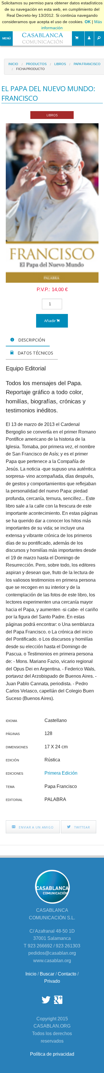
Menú (6, 38)
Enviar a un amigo (36, 827)
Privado (52, 981)
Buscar (47, 973)
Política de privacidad (52, 1054)
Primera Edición (60, 773)
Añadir (50, 320)
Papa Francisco (87, 64)
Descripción (31, 340)
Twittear (81, 827)
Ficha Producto (30, 69)
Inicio (13, 64)
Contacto (67, 973)
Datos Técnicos (34, 353)
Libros (60, 64)
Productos (36, 64)
